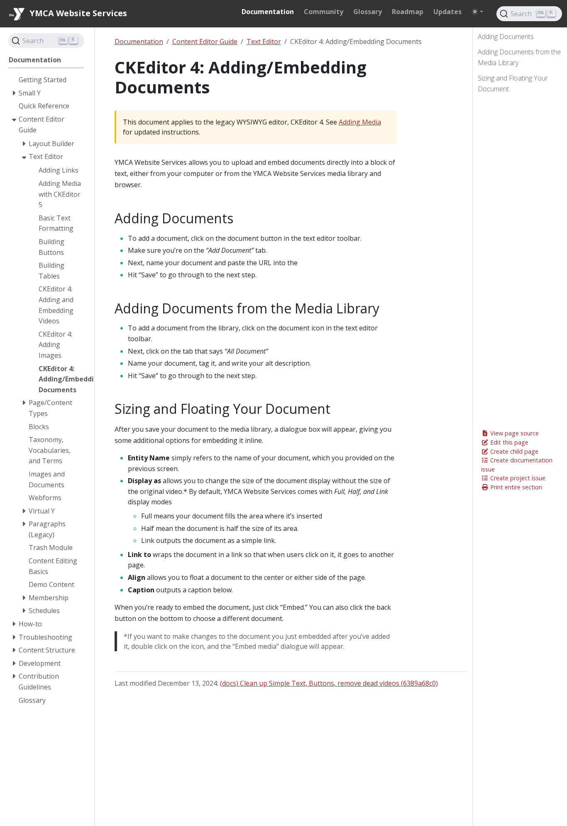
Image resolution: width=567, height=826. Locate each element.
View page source (514, 433)
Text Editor (264, 41)
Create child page (513, 451)
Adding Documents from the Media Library (519, 58)
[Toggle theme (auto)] (477, 11)
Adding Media (360, 122)
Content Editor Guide (204, 41)
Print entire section (515, 487)
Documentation (139, 41)
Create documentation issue (516, 464)
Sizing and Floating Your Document (513, 84)
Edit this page (508, 442)
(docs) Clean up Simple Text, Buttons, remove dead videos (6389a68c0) (329, 683)
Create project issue (517, 478)
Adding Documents (506, 36)
